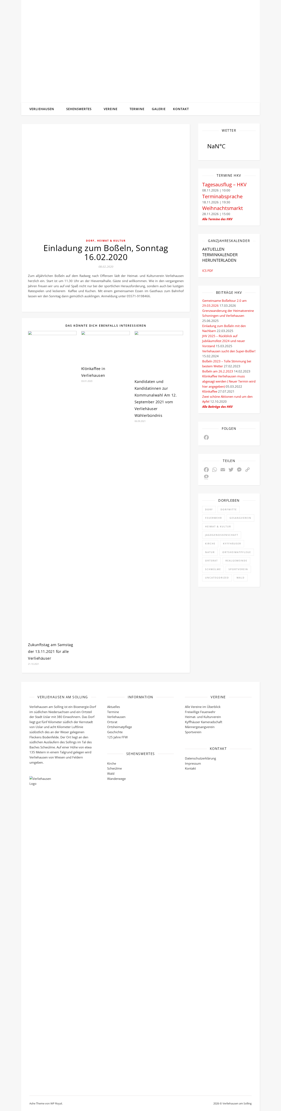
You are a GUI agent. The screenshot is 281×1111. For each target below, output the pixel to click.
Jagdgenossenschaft (221, 534)
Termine (137, 109)
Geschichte (115, 732)
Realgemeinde (236, 560)
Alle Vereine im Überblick (203, 707)
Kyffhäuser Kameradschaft (203, 722)
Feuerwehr (213, 517)
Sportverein (238, 569)
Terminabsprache (222, 196)
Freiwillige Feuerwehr (200, 712)
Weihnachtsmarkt (222, 208)
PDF (210, 271)
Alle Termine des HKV (217, 219)
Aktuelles (113, 707)
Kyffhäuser (232, 543)
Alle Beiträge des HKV (217, 407)
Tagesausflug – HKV (224, 184)
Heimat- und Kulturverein (203, 717)
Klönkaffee (209, 391)
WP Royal (56, 1103)
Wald (241, 577)
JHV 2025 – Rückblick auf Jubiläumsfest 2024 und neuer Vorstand (223, 341)
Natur (210, 552)
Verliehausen (41, 109)
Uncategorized (217, 577)
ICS (204, 271)
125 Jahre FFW (117, 737)
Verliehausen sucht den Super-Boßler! (228, 351)
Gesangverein (240, 517)
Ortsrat (211, 560)
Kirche (210, 543)
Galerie (159, 109)
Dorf (90, 240)
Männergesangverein (200, 727)
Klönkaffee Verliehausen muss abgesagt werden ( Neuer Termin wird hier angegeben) (228, 381)
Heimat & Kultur (111, 240)
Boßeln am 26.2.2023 (217, 371)
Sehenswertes (79, 109)
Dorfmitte (229, 509)
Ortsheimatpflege (236, 552)
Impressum (193, 763)
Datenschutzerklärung (200, 758)
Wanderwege (116, 779)
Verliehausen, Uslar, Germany (229, 146)
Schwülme (213, 569)
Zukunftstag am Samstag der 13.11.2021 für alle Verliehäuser (50, 651)
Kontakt (181, 109)
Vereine (110, 109)
